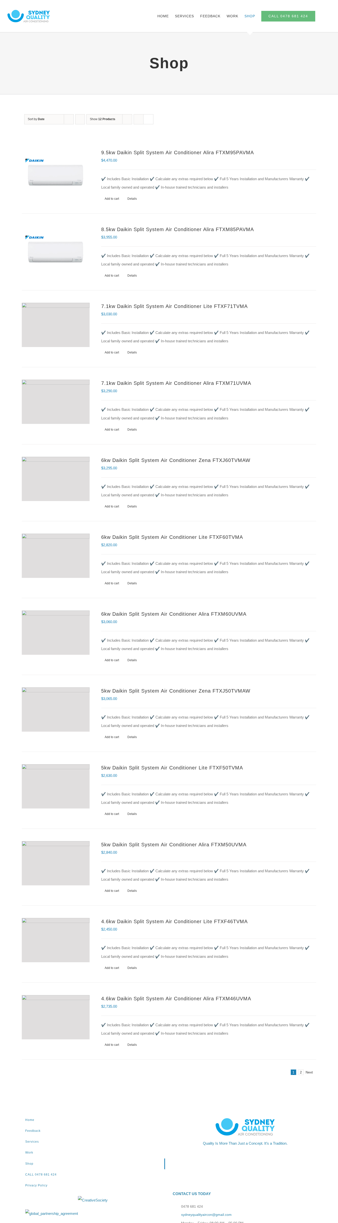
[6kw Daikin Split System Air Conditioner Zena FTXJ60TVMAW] (56, 479)
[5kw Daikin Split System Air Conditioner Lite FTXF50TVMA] (56, 786)
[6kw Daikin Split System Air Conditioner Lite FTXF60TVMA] (56, 556)
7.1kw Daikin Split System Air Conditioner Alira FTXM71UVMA (176, 383)
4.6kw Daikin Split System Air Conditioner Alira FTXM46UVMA (176, 998)
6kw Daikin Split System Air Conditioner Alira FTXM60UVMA (173, 614)
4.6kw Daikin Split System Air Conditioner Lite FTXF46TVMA (174, 921)
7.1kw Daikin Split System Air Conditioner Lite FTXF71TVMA (174, 306)
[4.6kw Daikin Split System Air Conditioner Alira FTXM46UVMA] (56, 1017)
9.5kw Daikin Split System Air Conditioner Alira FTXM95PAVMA (177, 152)
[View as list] (148, 119)
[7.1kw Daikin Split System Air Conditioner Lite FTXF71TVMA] (56, 325)
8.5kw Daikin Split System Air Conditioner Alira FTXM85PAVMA (177, 229)
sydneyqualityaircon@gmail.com (206, 1215)
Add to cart (112, 198)
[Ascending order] (80, 119)
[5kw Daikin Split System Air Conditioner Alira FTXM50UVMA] (56, 863)
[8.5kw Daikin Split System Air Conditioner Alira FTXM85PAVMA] (56, 248)
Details (132, 198)
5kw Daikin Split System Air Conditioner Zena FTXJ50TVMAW (175, 691)
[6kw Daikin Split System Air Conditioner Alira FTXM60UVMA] (56, 633)
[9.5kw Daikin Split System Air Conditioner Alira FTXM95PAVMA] (56, 171)
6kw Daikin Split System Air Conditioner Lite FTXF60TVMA (172, 537)
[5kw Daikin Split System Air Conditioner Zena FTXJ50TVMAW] (56, 709)
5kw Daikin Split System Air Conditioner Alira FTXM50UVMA (173, 844)
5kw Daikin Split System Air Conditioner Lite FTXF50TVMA (172, 767)
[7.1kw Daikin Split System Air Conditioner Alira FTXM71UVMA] (56, 402)
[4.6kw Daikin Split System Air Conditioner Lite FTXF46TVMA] (56, 940)
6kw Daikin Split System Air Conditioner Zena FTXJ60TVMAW (175, 460)
